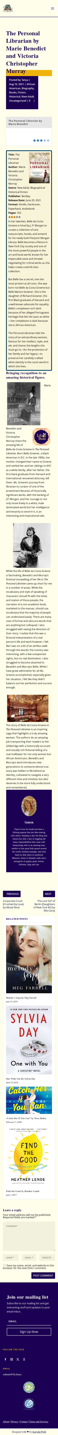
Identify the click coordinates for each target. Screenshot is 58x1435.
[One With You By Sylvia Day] (29, 1040)
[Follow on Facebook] (5, 1359)
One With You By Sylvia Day (20, 1078)
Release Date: (16, 200)
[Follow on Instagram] (11, 1359)
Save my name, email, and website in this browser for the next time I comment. (28, 1267)
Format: (13, 204)
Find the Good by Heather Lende (22, 1191)
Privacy (14, 1421)
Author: (13, 167)
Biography (28, 88)
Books (13, 92)
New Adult (27, 96)
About (6, 1421)
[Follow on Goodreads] (23, 1359)
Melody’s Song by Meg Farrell (21, 997)
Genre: (12, 187)
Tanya (24, 80)
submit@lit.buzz (12, 1374)
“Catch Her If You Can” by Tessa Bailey (26, 1118)
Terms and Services (38, 1421)
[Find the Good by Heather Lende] (29, 1156)
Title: (11, 154)
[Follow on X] (17, 1359)
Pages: (12, 212)
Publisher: (14, 196)
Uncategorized (17, 100)
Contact (24, 1421)
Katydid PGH (39, 1431)
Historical (14, 96)
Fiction (22, 92)
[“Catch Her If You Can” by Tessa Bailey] (29, 1100)
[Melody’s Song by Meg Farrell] (29, 959)
